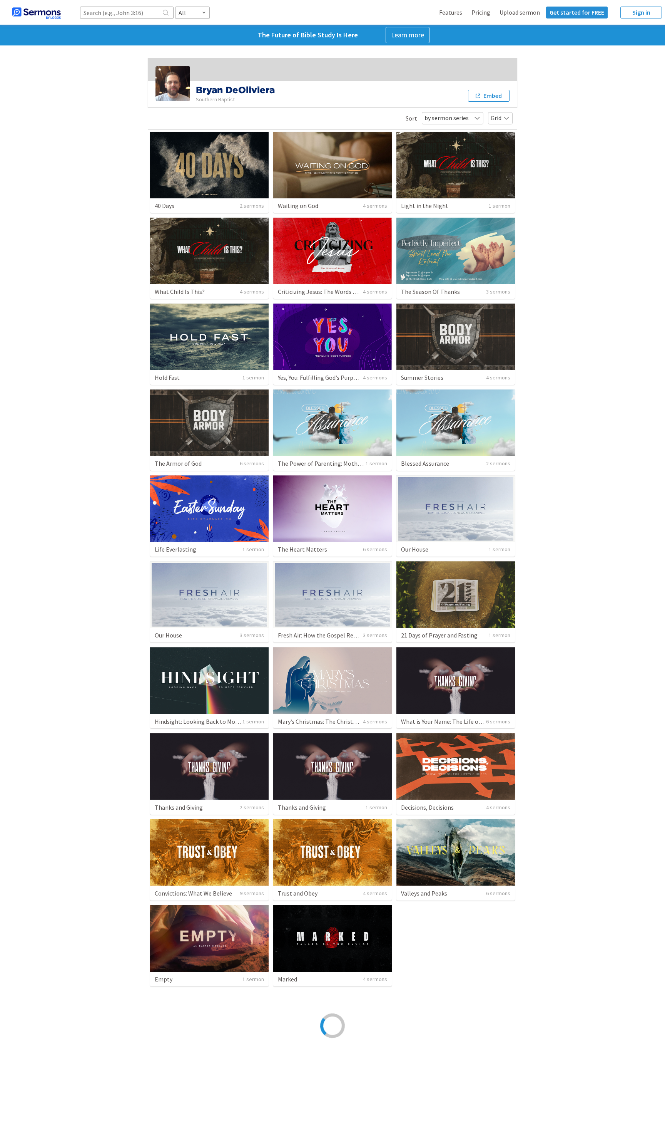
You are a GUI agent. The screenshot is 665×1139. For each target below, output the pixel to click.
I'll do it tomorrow (179, 1065)
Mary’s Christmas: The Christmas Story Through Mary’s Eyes (356, 721)
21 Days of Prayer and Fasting (439, 635)
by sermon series (446, 118)
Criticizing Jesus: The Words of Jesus (326, 291)
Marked (287, 979)
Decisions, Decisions (427, 807)
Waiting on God (298, 206)
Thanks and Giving (179, 807)
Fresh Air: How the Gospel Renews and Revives (338, 635)
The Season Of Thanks (430, 291)
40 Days (164, 206)
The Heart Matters (302, 549)
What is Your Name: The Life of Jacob (449, 721)
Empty (163, 979)
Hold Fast (167, 377)
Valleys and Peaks (424, 893)
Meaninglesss (419, 979)
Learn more (407, 34)
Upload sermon (520, 12)
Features (450, 12)
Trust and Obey (297, 893)
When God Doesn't (425, 1065)
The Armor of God (178, 463)
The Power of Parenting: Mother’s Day (328, 463)
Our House (414, 549)
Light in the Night (424, 206)
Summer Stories (422, 377)
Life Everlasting (175, 549)
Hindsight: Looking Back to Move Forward (209, 721)
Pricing (480, 12)
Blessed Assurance (425, 463)
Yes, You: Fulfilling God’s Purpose (320, 377)
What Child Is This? (180, 291)
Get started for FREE (577, 12)
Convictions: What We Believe (193, 893)
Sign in (641, 12)
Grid (496, 118)
